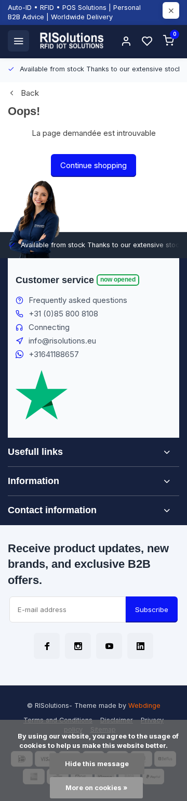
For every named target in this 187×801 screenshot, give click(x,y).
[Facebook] (47, 646)
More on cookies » (96, 788)
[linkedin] (140, 646)
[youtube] (109, 646)
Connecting (49, 327)
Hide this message (97, 764)
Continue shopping (93, 165)
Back (30, 93)
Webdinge (144, 705)
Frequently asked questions (78, 300)
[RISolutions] (72, 40)
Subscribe (151, 609)
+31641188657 (54, 354)
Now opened (118, 279)
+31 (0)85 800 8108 (63, 314)
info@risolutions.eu (62, 341)
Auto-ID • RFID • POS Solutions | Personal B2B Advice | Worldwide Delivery (74, 12)
